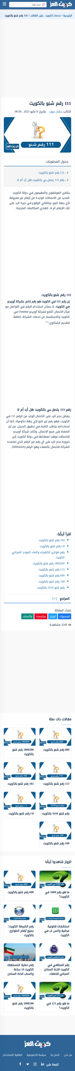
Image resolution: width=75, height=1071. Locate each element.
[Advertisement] (37, 60)
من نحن (68, 1055)
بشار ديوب (55, 111)
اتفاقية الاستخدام (12, 1055)
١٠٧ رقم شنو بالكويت (52, 546)
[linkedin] (42, 1064)
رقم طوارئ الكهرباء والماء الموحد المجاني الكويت (38, 554)
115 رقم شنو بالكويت (52, 569)
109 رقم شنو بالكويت (52, 581)
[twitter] (27, 1064)
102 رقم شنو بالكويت (52, 540)
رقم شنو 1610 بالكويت (51, 587)
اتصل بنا (55, 1055)
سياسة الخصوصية (36, 1055)
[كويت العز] (61, 4)
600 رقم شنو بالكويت (52, 575)
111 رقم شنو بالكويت (53, 172)
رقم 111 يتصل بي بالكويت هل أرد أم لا (42, 180)
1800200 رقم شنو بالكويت (49, 563)
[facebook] (20, 1064)
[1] (47, 322)
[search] (42, 4)
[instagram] (35, 1065)
